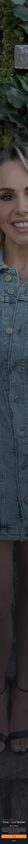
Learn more (17, 832)
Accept (14, 836)
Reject (14, 840)
